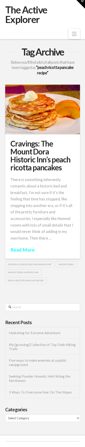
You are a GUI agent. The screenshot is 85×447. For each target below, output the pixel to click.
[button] (74, 34)
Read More (22, 250)
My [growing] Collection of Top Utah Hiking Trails (42, 347)
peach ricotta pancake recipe (26, 280)
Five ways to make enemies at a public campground (37, 362)
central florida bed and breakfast (29, 264)
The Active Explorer (26, 14)
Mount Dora (66, 264)
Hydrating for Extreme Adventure (34, 333)
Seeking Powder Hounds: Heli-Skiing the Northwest (39, 378)
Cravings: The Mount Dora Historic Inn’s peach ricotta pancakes (40, 155)
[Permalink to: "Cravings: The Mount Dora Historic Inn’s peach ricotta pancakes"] (42, 109)
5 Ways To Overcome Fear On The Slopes (40, 392)
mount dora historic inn (23, 272)
